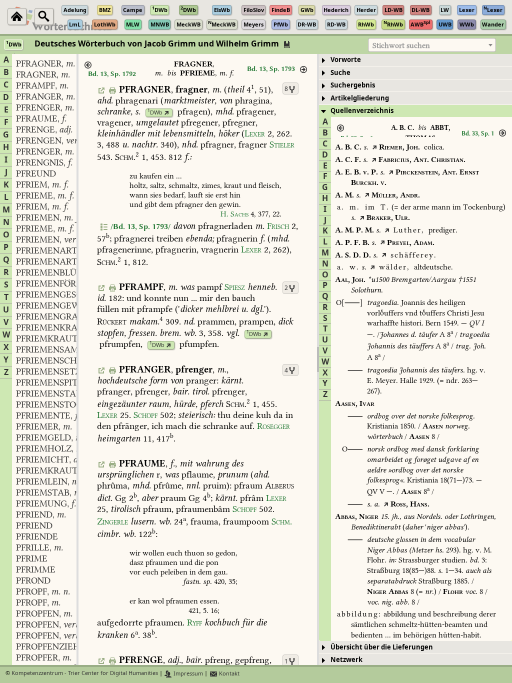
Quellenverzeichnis (362, 111)
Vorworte (345, 59)
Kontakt (229, 674)
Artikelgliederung (359, 98)
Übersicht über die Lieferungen (381, 647)
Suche (340, 73)
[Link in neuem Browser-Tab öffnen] (166, 112)
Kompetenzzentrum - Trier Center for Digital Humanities (85, 674)
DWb (155, 112)
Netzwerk (346, 659)
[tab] (415, 60)
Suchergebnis (352, 85)
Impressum (187, 674)
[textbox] (432, 45)
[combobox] (432, 45)
